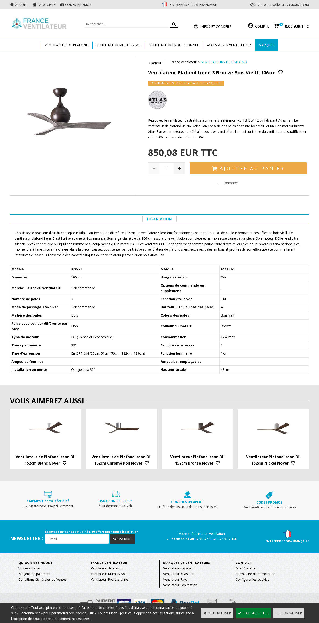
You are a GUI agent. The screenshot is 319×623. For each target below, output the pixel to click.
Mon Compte (246, 568)
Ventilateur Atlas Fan (178, 574)
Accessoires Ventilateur (229, 45)
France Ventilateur (183, 62)
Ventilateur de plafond (67, 45)
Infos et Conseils (216, 26)
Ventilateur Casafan (178, 568)
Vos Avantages (29, 568)
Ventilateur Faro (175, 579)
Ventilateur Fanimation (180, 585)
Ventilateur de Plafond (107, 568)
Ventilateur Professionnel (174, 45)
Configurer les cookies (252, 579)
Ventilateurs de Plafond (224, 62)
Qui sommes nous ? (35, 562)
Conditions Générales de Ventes (42, 579)
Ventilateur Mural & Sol (118, 45)
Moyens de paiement (34, 574)
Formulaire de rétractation (255, 574)
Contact (244, 562)
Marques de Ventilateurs (186, 562)
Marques (266, 45)
